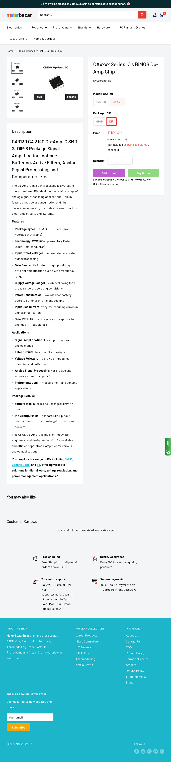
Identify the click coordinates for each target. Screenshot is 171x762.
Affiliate (131, 664)
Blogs (129, 682)
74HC (68, 459)
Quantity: (99, 160)
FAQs (129, 647)
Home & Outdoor (44, 38)
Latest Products (86, 635)
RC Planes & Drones (132, 27)
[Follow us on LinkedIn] (162, 751)
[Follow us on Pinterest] (149, 751)
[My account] (154, 15)
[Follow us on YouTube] (155, 751)
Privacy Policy (135, 653)
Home (10, 50)
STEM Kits (82, 653)
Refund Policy (135, 670)
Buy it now (143, 173)
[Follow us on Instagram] (143, 751)
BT (38, 464)
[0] (161, 15)
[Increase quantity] (128, 160)
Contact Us (133, 641)
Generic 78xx (21, 464)
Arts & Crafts (15, 38)
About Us (132, 635)
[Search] (142, 14)
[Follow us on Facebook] (136, 751)
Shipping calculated (135, 144)
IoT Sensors (84, 647)
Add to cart (108, 173)
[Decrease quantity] (111, 160)
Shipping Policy (136, 676)
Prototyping (61, 27)
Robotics (37, 27)
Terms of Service (137, 659)
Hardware (103, 27)
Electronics (14, 27)
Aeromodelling (85, 659)
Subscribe (18, 727)
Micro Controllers (87, 641)
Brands (83, 27)
